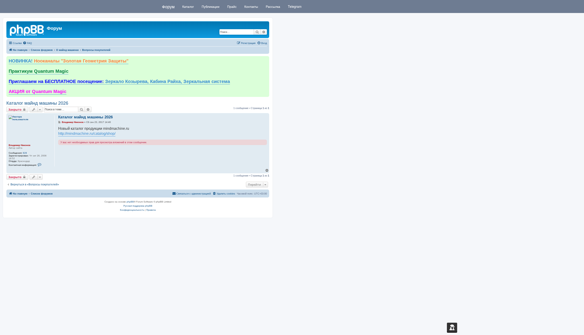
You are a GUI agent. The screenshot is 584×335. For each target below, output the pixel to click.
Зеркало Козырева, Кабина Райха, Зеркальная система (119, 81)
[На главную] (27, 29)
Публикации (210, 6)
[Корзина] (452, 327)
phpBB (130, 201)
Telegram (294, 6)
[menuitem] (27, 43)
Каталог (187, 6)
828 (25, 153)
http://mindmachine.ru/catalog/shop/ (86, 133)
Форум (168, 6)
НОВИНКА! (68, 60)
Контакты (250, 6)
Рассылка (272, 6)
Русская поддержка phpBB (137, 206)
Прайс (231, 6)
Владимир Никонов (19, 145)
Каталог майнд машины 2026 (37, 103)
